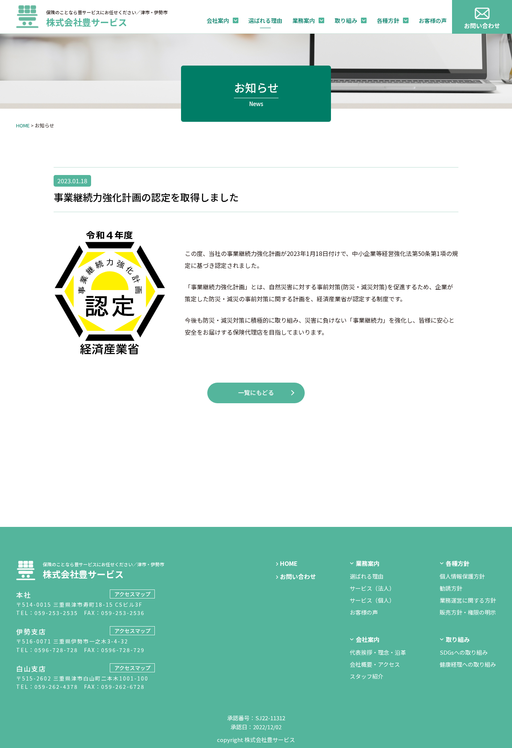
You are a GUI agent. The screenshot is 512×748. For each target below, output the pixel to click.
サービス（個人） (372, 600)
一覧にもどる (256, 392)
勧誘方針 (451, 588)
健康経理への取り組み (468, 664)
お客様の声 (433, 20)
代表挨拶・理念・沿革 (378, 652)
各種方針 (388, 20)
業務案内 (303, 20)
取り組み (346, 20)
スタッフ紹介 (366, 676)
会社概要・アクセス (375, 664)
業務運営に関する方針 (468, 600)
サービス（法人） (372, 588)
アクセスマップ (132, 594)
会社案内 (218, 20)
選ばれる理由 (265, 20)
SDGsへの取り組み (464, 652)
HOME (23, 125)
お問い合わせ (482, 25)
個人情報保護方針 (462, 576)
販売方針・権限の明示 (468, 612)
